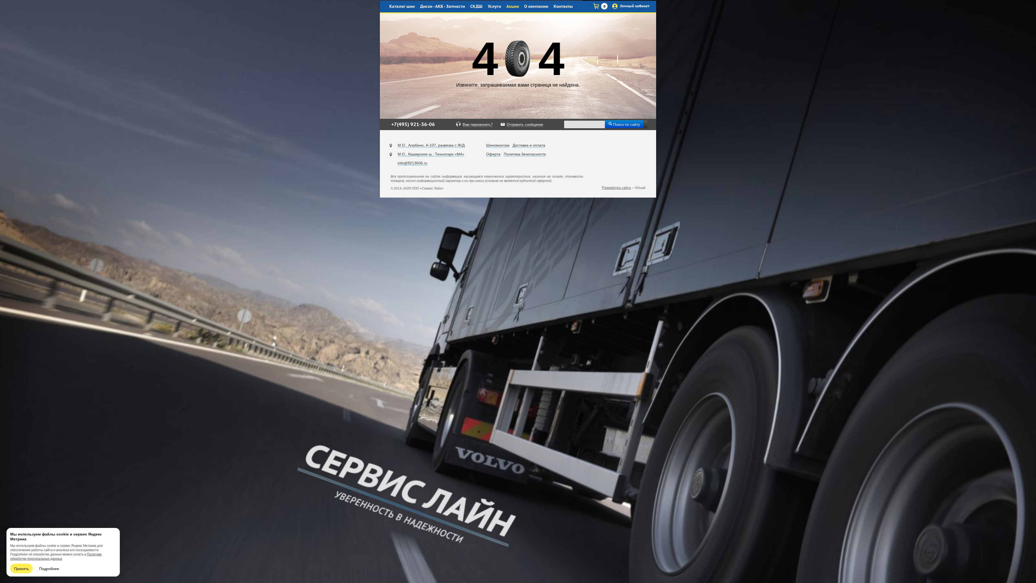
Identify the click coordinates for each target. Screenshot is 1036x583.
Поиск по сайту (626, 124)
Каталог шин (402, 6)
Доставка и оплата (529, 145)
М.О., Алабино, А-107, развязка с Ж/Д (431, 145)
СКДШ (476, 6)
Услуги (494, 6)
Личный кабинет (634, 6)
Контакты (563, 6)
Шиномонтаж (497, 145)
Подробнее (49, 568)
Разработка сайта (616, 188)
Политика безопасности (525, 154)
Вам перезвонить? (478, 125)
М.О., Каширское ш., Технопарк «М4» (431, 154)
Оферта (493, 154)
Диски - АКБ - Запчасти (442, 6)
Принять (21, 568)
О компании (536, 6)
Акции (512, 6)
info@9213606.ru (412, 163)
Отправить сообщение (525, 125)
